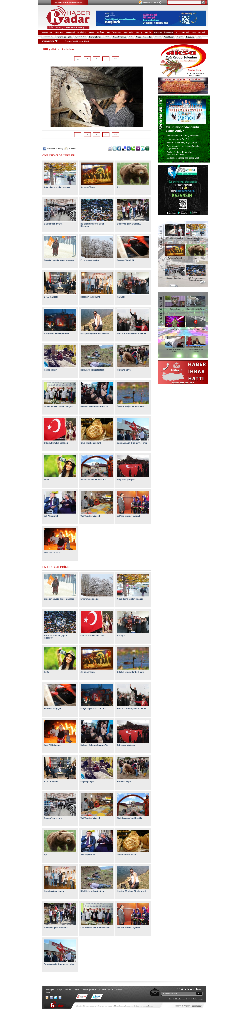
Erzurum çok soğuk (89, 260)
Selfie (46, 479)
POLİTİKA (81, 32)
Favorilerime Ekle (64, 37)
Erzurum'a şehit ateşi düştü (72, 41)
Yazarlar (158, 37)
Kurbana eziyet (124, 370)
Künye (59, 990)
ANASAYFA (47, 32)
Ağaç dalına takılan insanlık (57, 187)
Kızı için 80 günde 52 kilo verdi (94, 333)
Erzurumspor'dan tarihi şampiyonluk (183, 136)
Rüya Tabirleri (95, 37)
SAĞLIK (100, 32)
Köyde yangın (50, 370)
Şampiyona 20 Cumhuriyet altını (132, 443)
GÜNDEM (59, 32)
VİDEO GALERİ (198, 32)
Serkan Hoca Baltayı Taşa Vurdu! (182, 143)
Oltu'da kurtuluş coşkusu (56, 443)
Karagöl (121, 297)
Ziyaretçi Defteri (80, 37)
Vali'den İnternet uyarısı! (128, 516)
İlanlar (131, 37)
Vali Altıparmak (51, 516)
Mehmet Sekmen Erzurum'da (94, 406)
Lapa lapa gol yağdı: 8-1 (178, 139)
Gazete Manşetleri (144, 37)
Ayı (118, 187)
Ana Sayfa (50, 990)
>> (115, 58)
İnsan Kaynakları (89, 990)
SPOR (91, 32)
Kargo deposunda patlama (56, 333)
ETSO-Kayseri (51, 297)
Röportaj (180, 37)
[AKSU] (183, 93)
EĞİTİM (148, 32)
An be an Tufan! (87, 187)
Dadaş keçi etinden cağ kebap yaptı (183, 158)
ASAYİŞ (139, 32)
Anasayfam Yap (48, 37)
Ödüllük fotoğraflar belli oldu (130, 406)
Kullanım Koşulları (106, 990)
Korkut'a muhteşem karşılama (131, 333)
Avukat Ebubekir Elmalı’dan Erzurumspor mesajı (179, 153)
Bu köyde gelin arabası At (129, 224)
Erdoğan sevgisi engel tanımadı (59, 260)
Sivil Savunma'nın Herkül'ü (93, 479)
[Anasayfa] (67, 28)
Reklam (68, 990)
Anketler (107, 37)
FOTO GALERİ (182, 32)
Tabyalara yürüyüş (126, 479)
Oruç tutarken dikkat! (90, 443)
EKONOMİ (70, 32)
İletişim (76, 990)
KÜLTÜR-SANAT (114, 32)
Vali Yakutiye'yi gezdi (90, 516)
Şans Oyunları (119, 37)
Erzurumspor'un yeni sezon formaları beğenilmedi (183, 147)
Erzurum (150, 3)
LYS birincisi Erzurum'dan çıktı (58, 406)
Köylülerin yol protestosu (92, 370)
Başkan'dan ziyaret (53, 224)
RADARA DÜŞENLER (163, 32)
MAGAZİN (128, 32)
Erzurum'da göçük (125, 260)
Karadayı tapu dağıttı (90, 297)
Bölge (199, 37)
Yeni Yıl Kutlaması (52, 552)
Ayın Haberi (169, 37)
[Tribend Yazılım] (196, 1007)
